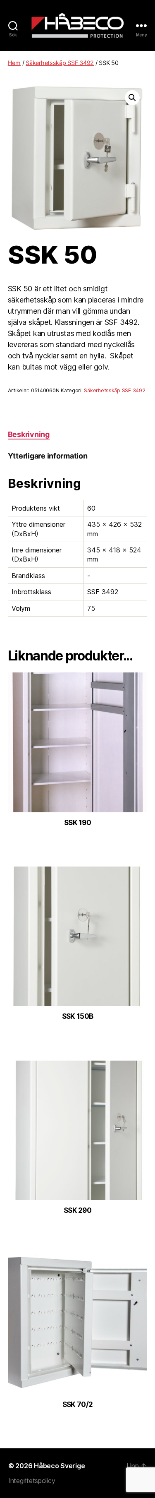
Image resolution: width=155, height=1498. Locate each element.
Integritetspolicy (31, 1480)
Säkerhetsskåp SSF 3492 (60, 62)
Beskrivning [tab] (29, 434)
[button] (132, 97)
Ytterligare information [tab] (48, 455)
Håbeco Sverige (59, 1466)
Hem (14, 62)
